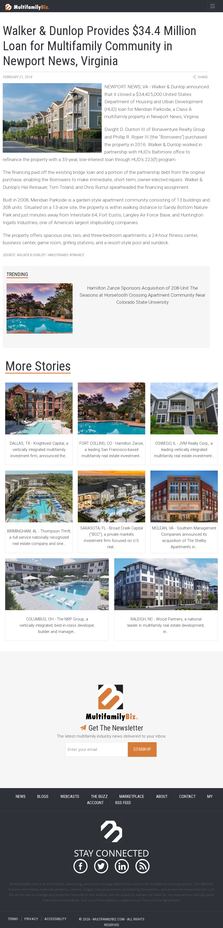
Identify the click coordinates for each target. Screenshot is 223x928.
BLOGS (42, 796)
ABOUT (162, 796)
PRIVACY (31, 919)
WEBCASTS (69, 796)
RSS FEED (123, 802)
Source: (43, 255)
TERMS (13, 919)
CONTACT (187, 796)
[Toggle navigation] (212, 6)
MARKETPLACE (131, 796)
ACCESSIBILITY (55, 919)
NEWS (21, 796)
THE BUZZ (99, 796)
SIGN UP (144, 749)
